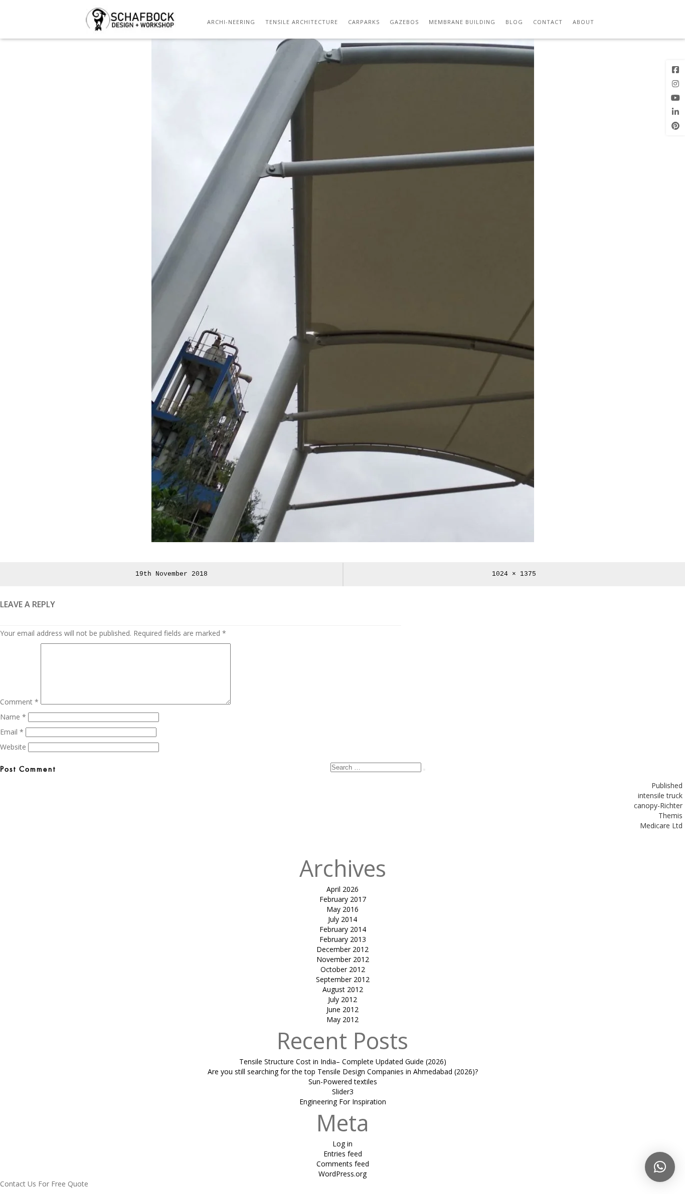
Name (13, 717)
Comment (19, 701)
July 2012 (342, 999)
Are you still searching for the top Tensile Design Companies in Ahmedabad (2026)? (343, 1071)
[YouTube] (675, 98)
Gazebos (404, 22)
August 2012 (342, 989)
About (583, 22)
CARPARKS (364, 22)
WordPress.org (342, 1173)
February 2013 (342, 939)
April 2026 (342, 889)
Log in (342, 1143)
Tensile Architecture (301, 22)
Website (13, 747)
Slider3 (343, 1091)
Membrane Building (462, 22)
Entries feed (342, 1153)
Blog (514, 22)
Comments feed (342, 1163)
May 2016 (342, 909)
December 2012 (342, 949)
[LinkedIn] (675, 112)
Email (12, 732)
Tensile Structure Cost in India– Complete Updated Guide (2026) (342, 1061)
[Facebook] (675, 70)
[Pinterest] (675, 126)
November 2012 (342, 959)
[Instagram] (675, 84)
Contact (548, 22)
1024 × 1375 (514, 574)
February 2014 (342, 929)
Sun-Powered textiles (342, 1081)
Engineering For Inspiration (342, 1101)
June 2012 (342, 1009)
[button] (660, 1167)
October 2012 (342, 969)
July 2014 (342, 919)
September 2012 (343, 979)
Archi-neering (231, 22)
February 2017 (342, 899)
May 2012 (342, 1019)
